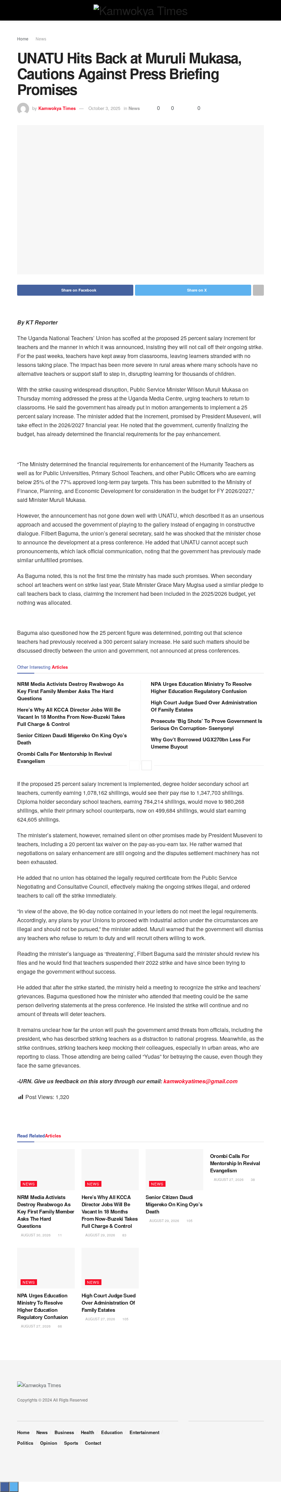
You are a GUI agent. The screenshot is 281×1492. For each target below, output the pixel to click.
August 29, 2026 (99, 1235)
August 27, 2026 (228, 1179)
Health (87, 1432)
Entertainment (144, 1432)
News (41, 38)
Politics (25, 1443)
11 (59, 1235)
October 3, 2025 (104, 108)
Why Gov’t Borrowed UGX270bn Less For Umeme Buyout (201, 743)
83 (123, 1235)
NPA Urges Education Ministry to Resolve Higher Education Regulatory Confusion (201, 687)
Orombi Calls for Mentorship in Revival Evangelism (64, 757)
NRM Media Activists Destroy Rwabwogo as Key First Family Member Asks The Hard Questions (70, 691)
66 (59, 1326)
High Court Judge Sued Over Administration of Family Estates (204, 706)
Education (112, 1432)
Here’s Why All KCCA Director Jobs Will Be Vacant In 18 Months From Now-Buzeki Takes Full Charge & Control (71, 717)
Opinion (48, 1443)
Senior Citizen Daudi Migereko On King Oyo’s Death (72, 738)
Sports (71, 1443)
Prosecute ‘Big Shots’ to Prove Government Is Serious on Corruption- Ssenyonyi (206, 724)
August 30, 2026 (35, 1235)
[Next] (147, 765)
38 (252, 1179)
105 (189, 1220)
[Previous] (134, 765)
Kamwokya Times (57, 108)
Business (64, 1432)
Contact (93, 1443)
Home (22, 38)
